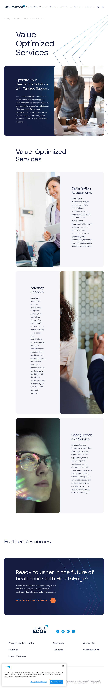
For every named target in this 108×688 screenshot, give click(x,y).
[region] (34, 675)
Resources (78, 7)
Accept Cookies (56, 682)
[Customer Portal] (103, 7)
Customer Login (91, 650)
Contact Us (89, 643)
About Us (89, 7)
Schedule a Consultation (31, 600)
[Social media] (57, 631)
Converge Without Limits (35, 7)
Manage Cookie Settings (38, 682)
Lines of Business (64, 7)
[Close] (63, 666)
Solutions (50, 7)
